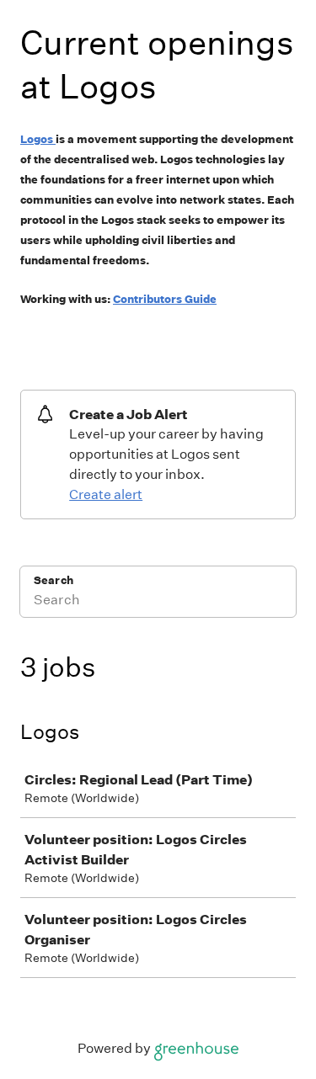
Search (53, 580)
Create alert (105, 494)
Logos (36, 139)
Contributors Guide (165, 299)
